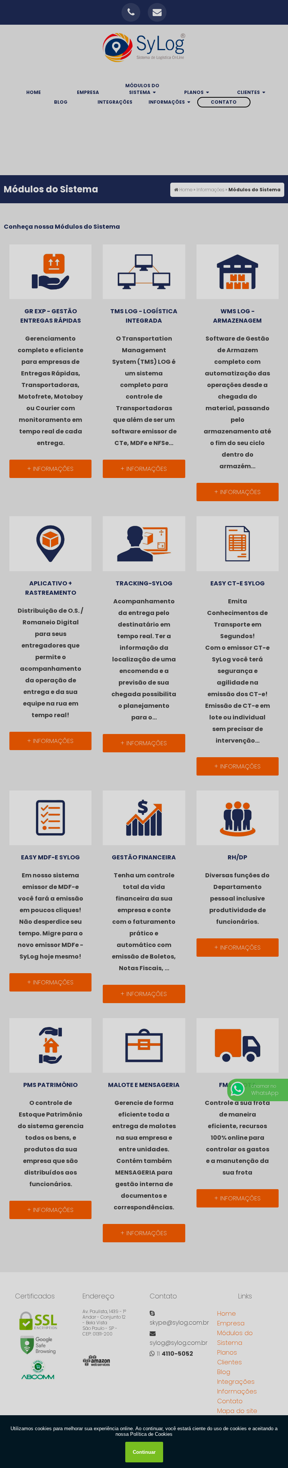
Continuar (144, 1452)
